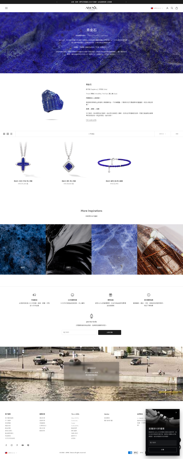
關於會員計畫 (108, 421)
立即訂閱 (110, 332)
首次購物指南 (148, 300)
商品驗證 (8, 436)
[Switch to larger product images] (4, 134)
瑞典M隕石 (74, 433)
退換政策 (42, 421)
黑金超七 (160, 267)
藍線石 (23, 267)
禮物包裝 (110, 300)
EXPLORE (91, 379)
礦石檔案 (74, 431)
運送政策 (42, 418)
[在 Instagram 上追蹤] (12, 445)
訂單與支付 (43, 426)
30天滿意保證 (72, 300)
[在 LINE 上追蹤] (28, 445)
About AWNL (75, 418)
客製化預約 (8, 431)
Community (74, 421)
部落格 (73, 438)
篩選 (177, 134)
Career (73, 423)
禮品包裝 (8, 426)
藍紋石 (114, 267)
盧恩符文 (74, 436)
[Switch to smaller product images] (8, 134)
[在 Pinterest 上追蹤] (17, 445)
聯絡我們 (74, 428)
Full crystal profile (91, 120)
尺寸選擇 (8, 421)
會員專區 (107, 418)
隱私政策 (42, 428)
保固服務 (42, 423)
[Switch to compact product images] (11, 134)
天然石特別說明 (10, 438)
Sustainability (74, 426)
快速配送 (34, 300)
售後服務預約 (9, 433)
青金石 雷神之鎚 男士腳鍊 (114, 181)
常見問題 (8, 423)
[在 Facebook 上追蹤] (6, 445)
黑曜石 (68, 267)
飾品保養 (8, 428)
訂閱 (162, 450)
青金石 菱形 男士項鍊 (69, 181)
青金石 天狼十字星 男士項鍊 (23, 181)
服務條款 (42, 431)
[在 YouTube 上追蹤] (23, 445)
